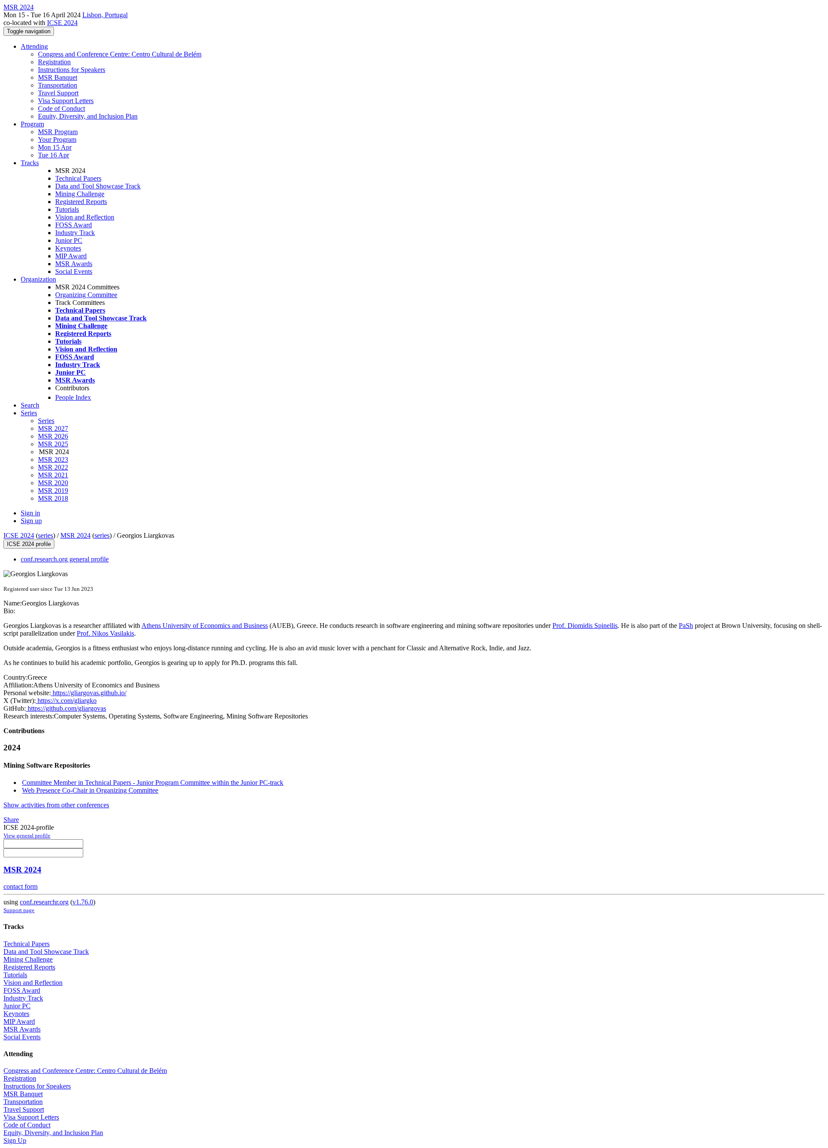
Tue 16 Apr (53, 155)
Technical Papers (78, 178)
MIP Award (71, 256)
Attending (34, 46)
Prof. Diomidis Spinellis (585, 625)
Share (11, 819)
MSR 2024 (75, 535)
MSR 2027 (53, 428)
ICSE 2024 (62, 22)
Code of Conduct (61, 108)
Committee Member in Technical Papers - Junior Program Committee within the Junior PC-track (152, 782)
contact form (20, 886)
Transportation (57, 85)
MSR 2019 (53, 490)
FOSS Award (73, 225)
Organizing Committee (86, 294)
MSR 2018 (53, 498)
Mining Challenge (79, 194)
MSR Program (58, 131)
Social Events (73, 271)
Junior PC (68, 240)
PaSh (686, 625)
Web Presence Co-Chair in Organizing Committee (90, 790)
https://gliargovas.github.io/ (88, 692)
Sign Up (14, 1140)
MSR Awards (73, 263)
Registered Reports (81, 201)
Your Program (57, 139)
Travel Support (58, 93)
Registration (54, 62)
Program (32, 124)
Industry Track (75, 232)
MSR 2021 (53, 475)
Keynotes (68, 248)
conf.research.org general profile (65, 559)
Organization (38, 279)
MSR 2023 (53, 459)
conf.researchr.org (44, 902)
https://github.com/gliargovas (66, 708)
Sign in (30, 513)
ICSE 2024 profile (29, 544)
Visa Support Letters (66, 100)
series (45, 535)
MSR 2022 (53, 467)
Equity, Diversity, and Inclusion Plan (88, 116)
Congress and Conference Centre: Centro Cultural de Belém (119, 54)
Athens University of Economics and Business (204, 625)
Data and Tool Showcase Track (98, 186)
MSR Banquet (57, 77)
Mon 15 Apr (55, 147)
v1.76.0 (82, 902)
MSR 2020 (53, 482)
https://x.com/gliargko (66, 700)
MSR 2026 (53, 436)
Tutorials (67, 209)
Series (46, 420)
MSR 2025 (53, 444)
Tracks (30, 162)
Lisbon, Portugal (105, 15)
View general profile (26, 835)
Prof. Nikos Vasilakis (105, 633)
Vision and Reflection (84, 217)
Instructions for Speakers (71, 69)
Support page (18, 910)
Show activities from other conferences (56, 805)
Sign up (31, 520)
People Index (73, 397)
